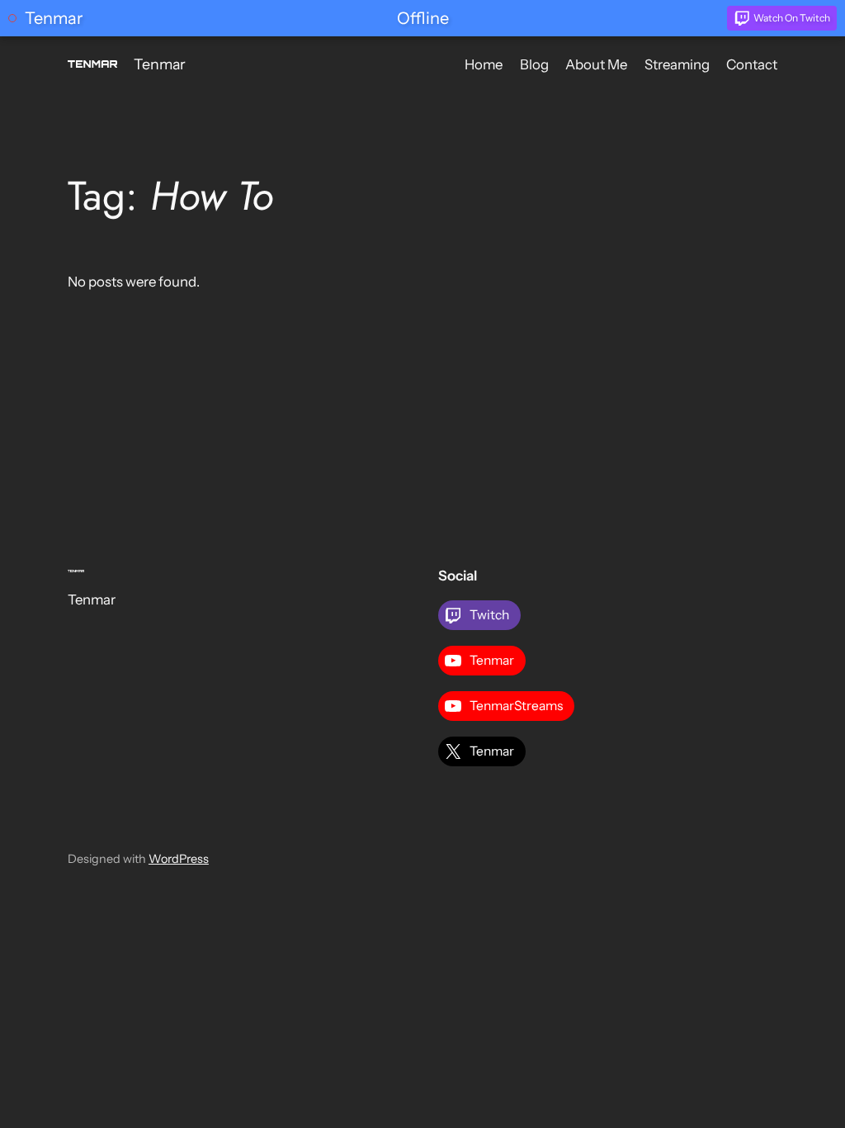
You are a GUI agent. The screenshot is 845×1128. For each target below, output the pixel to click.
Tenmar (160, 64)
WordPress (179, 858)
